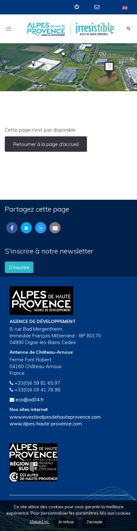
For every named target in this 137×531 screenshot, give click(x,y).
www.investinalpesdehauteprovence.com (55, 417)
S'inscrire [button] (19, 267)
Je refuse (66, 522)
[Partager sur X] (26, 227)
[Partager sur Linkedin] (40, 227)
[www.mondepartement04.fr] (68, 452)
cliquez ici (39, 521)
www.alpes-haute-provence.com (46, 424)
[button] (77, 6)
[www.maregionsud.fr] (68, 466)
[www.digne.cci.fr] (68, 476)
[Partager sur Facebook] (12, 227)
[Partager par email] (55, 227)
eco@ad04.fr (30, 400)
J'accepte (94, 522)
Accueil (12, 67)
